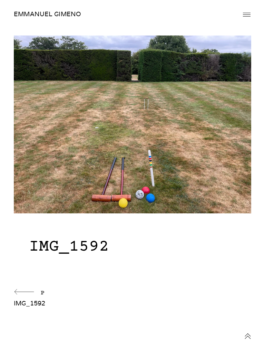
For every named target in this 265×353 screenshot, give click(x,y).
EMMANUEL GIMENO (47, 14)
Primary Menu (247, 15)
